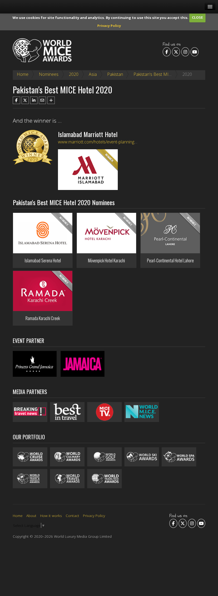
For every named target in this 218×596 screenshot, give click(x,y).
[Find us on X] (176, 51)
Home (22, 74)
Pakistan (115, 74)
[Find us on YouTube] (195, 51)
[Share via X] (25, 100)
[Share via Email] (42, 100)
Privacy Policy (109, 25)
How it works (51, 515)
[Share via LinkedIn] (33, 100)
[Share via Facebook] (16, 100)
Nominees (48, 74)
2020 (73, 74)
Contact (72, 515)
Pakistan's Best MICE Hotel (159, 74)
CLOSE (197, 17)
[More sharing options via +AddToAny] (51, 100)
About (31, 515)
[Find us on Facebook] (167, 51)
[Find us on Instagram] (185, 51)
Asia (93, 74)
